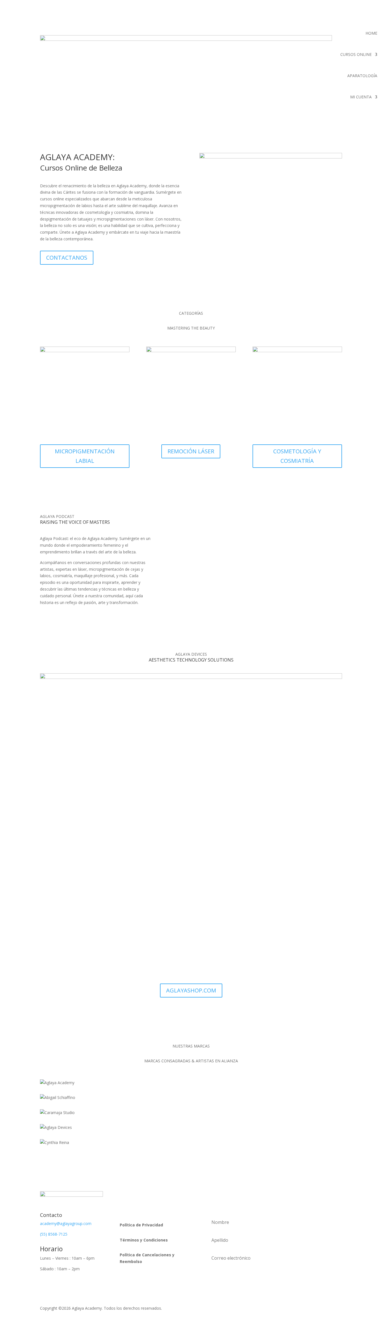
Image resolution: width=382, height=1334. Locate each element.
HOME (371, 33)
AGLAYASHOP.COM (191, 990)
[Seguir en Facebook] (135, 1195)
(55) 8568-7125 (53, 1234)
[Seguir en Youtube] (168, 1195)
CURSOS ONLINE (356, 54)
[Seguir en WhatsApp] (124, 1195)
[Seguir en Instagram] (146, 1195)
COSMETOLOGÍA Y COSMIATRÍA (297, 456)
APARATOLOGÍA (362, 75)
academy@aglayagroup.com (65, 1223)
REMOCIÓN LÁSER (191, 451)
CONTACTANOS (66, 257)
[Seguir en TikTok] (157, 1195)
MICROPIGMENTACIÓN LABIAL (85, 456)
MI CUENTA (361, 96)
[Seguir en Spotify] (124, 1206)
